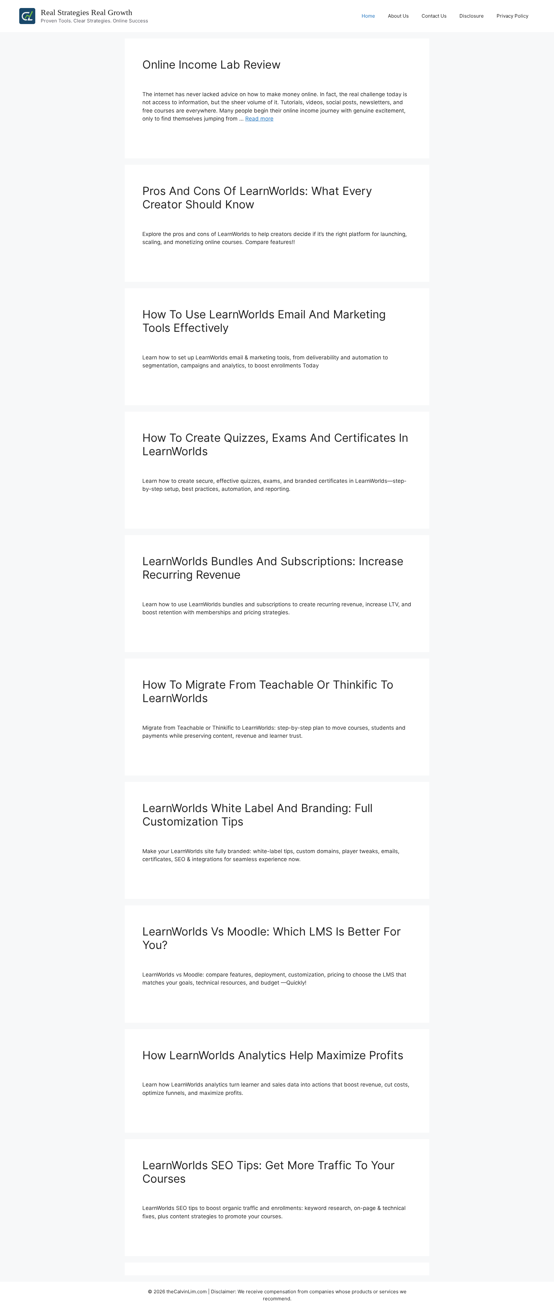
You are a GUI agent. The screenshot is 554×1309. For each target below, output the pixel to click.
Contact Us (434, 16)
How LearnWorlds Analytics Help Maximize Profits (272, 1055)
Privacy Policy (512, 16)
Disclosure (471, 16)
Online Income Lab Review (211, 64)
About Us (398, 16)
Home (368, 16)
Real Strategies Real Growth (86, 12)
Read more (259, 118)
